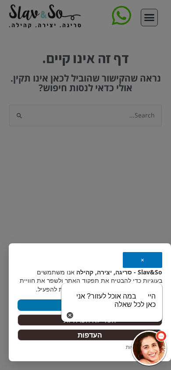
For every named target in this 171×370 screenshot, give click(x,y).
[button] (149, 348)
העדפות (90, 335)
